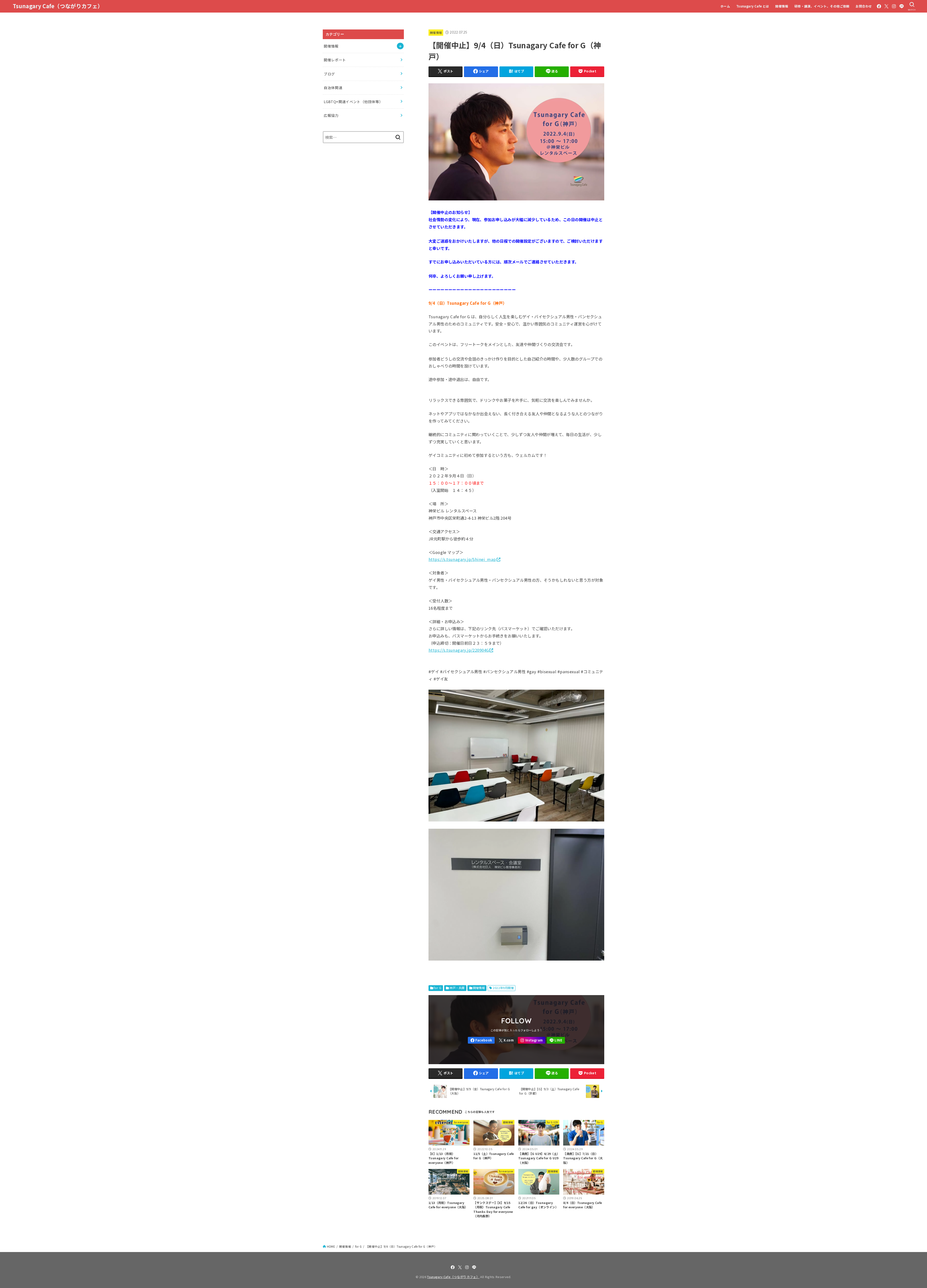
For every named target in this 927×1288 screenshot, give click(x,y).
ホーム (725, 6)
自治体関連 (333, 87)
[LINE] (901, 6)
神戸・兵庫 (456, 988)
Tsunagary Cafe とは (752, 6)
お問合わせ (864, 6)
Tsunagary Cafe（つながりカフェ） (58, 6)
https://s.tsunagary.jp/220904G (458, 650)
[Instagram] (894, 6)
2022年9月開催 (503, 988)
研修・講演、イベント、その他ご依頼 (822, 6)
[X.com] (886, 6)
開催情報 (781, 6)
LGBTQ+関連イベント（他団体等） (353, 101)
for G (437, 988)
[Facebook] (879, 6)
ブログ (329, 73)
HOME (331, 1246)
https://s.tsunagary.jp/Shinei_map (462, 559)
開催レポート (335, 59)
